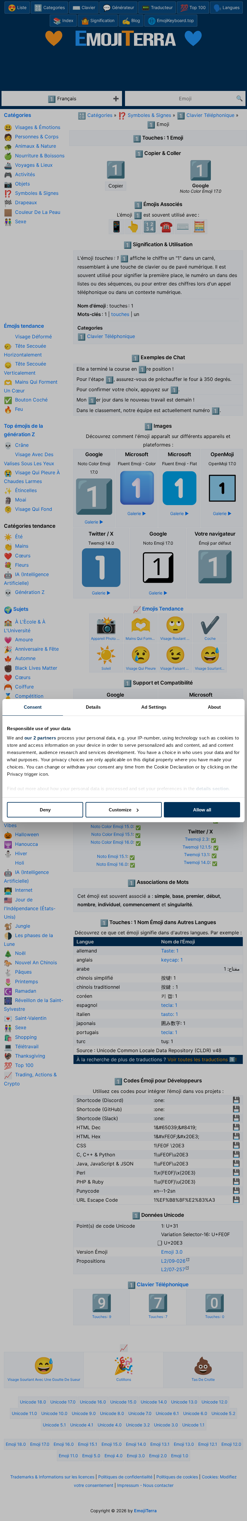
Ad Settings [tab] (153, 707)
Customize (120, 809)
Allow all (202, 809)
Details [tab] (93, 707)
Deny (45, 809)
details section (212, 788)
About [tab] (214, 707)
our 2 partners (40, 737)
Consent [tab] (33, 707)
